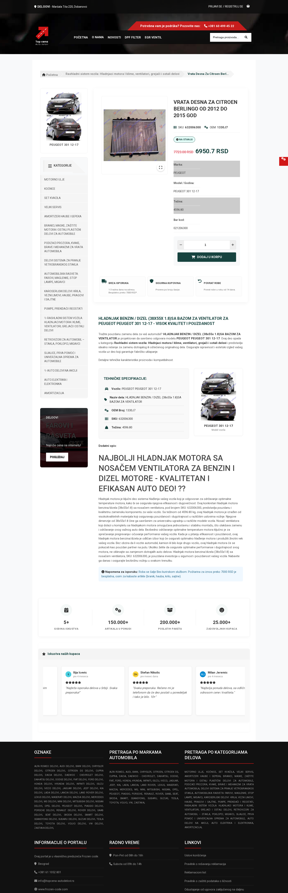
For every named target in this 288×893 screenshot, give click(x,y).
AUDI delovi (67, 766)
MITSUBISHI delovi (83, 801)
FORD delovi (95, 779)
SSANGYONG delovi (45, 819)
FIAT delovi (80, 779)
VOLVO (124, 802)
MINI (142, 789)
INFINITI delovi (85, 783)
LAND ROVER (148, 785)
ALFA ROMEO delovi (46, 766)
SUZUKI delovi (86, 819)
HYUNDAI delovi (64, 783)
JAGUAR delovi (71, 788)
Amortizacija (54, 393)
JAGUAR (173, 780)
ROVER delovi (86, 810)
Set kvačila (52, 197)
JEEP (112, 785)
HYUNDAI (137, 780)
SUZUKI (164, 798)
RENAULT (149, 793)
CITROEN (158, 772)
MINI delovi (64, 801)
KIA (118, 785)
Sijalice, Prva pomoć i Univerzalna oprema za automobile (61, 357)
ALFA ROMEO (116, 772)
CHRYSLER (145, 772)
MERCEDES (126, 789)
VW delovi (96, 823)
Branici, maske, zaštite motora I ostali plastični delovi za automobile (62, 229)
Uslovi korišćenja (195, 855)
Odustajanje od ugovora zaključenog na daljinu (214, 889)
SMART (124, 798)
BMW (135, 772)
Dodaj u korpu (209, 257)
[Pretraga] (246, 37)
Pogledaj (57, 457)
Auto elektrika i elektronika (55, 381)
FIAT (111, 780)
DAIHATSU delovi (44, 779)
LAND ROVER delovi (91, 792)
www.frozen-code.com (53, 889)
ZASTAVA (139, 802)
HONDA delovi (43, 783)
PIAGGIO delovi (93, 806)
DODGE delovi (63, 779)
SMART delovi (94, 814)
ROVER (159, 793)
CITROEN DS (171, 772)
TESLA (174, 798)
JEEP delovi (90, 788)
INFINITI (147, 780)
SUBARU (152, 798)
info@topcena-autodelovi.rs (56, 881)
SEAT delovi (53, 814)
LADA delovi (51, 792)
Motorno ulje (54, 179)
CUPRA (113, 776)
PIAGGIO (125, 793)
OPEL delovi (52, 806)
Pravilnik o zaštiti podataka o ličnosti (208, 881)
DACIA (122, 776)
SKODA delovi (73, 814)
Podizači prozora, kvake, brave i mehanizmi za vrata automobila (63, 247)
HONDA (127, 780)
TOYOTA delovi (55, 823)
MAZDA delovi (81, 797)
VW (131, 802)
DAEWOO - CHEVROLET (141, 776)
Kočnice (49, 188)
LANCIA (134, 785)
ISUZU (156, 780)
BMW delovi (83, 766)
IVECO (164, 780)
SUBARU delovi (67, 819)
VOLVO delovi (77, 823)
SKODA (113, 798)
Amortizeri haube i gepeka (63, 216)
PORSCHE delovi (44, 810)
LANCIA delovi (69, 792)
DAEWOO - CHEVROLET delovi (84, 775)
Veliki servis (53, 207)
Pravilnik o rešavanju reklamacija (205, 864)
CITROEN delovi (55, 770)
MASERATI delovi (62, 797)
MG (136, 789)
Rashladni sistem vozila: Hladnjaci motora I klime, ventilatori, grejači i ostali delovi (122, 74)
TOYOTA (114, 802)
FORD (118, 780)
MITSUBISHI (153, 789)
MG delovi (50, 801)
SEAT (175, 793)
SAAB (168, 793)
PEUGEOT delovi (72, 806)
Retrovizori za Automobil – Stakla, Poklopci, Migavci (64, 341)
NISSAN (166, 789)
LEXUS (161, 785)
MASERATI (172, 785)
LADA (126, 785)
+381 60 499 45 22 (221, 26)
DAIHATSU (162, 776)
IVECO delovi (52, 788)
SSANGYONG (138, 798)
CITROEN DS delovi (80, 770)
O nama (98, 37)
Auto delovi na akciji (62, 370)
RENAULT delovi (66, 810)
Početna (51, 75)
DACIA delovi (53, 775)
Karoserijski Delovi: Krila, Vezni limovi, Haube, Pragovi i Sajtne (64, 295)
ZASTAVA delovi (43, 828)
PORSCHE (137, 793)
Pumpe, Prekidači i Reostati (63, 308)
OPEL (175, 789)
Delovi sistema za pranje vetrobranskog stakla (62, 262)
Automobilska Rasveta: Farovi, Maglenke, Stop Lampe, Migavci (61, 278)
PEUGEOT (114, 793)
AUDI (128, 772)
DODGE (174, 776)
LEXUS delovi (42, 797)
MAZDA (113, 789)
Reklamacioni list (195, 872)
